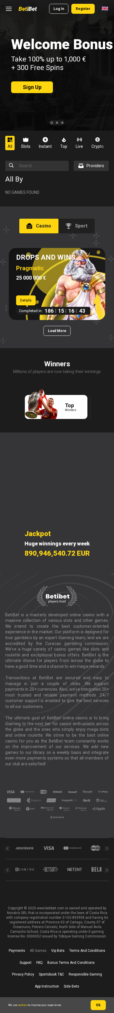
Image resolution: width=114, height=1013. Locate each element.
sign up (32, 87)
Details (26, 300)
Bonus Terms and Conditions (71, 963)
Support (26, 963)
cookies (22, 1005)
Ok (98, 1005)
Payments (17, 951)
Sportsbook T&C (51, 974)
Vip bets (58, 951)
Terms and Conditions (87, 951)
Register (83, 9)
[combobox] (105, 9)
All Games (38, 951)
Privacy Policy (23, 974)
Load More (57, 331)
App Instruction (47, 986)
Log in (58, 9)
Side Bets (71, 986)
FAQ (39, 963)
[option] (12, 143)
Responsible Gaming (85, 974)
